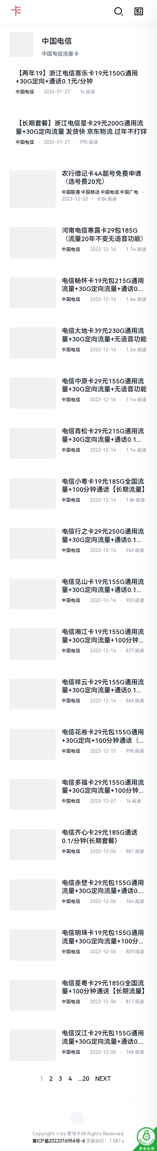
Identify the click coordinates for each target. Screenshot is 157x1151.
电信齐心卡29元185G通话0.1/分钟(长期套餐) (100, 836)
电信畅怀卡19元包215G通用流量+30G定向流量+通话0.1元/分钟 (103, 285)
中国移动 (90, 192)
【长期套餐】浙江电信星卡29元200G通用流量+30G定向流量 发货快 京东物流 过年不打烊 (81, 127)
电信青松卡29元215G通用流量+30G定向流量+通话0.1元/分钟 (104, 435)
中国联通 (71, 192)
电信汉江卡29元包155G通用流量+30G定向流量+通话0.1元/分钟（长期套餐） (103, 1037)
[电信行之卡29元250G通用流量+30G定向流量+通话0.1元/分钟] (32, 543)
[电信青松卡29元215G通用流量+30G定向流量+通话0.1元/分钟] (32, 443)
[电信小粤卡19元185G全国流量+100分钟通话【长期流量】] (32, 493)
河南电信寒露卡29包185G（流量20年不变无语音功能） (104, 234)
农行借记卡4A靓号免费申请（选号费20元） (101, 177)
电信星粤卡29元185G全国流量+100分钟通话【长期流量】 (104, 987)
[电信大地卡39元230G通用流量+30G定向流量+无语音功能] (32, 343)
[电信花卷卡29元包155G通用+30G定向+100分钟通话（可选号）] (32, 744)
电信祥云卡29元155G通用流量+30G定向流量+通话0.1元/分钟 (104, 686)
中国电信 (25, 92)
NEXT (103, 1078)
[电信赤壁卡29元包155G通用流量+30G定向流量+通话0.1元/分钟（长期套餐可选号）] (32, 895)
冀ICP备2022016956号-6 (58, 1141)
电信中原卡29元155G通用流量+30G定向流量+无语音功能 (104, 385)
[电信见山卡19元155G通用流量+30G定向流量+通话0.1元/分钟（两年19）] (32, 594)
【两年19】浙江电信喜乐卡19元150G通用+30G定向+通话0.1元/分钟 (77, 77)
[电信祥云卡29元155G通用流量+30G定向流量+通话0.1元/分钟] (32, 694)
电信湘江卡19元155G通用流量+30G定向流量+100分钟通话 (103, 636)
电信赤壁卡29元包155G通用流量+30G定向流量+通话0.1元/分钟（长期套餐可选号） (103, 887)
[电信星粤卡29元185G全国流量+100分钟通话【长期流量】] (32, 995)
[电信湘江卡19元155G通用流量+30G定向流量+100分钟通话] (32, 644)
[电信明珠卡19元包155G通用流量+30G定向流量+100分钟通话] (32, 945)
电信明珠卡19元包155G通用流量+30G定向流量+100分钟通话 (103, 937)
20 (85, 1078)
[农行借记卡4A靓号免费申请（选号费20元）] (32, 189)
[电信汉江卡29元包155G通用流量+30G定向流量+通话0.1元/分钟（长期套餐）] (32, 1045)
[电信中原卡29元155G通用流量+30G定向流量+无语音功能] (32, 393)
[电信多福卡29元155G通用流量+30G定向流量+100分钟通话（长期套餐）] (32, 794)
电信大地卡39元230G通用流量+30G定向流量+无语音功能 (104, 335)
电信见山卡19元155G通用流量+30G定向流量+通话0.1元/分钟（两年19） (104, 586)
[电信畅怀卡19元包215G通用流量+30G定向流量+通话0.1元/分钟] (32, 293)
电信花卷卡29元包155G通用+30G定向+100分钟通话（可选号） (103, 736)
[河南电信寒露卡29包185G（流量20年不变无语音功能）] (32, 242)
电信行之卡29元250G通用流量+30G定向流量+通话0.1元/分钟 (104, 536)
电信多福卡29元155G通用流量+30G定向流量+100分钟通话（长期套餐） (103, 787)
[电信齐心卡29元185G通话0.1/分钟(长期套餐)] (32, 844)
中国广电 (129, 192)
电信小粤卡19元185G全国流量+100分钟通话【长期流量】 (104, 485)
